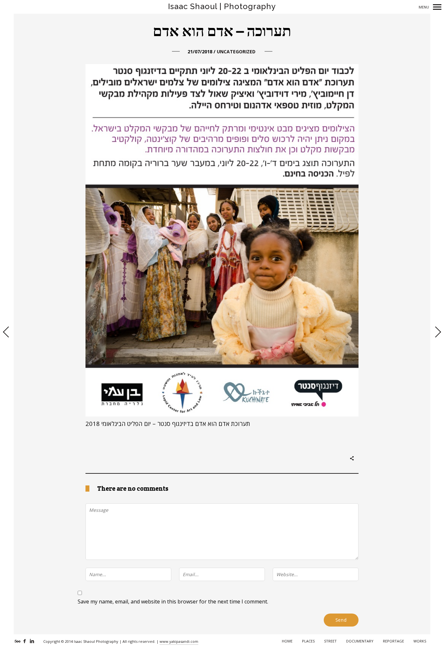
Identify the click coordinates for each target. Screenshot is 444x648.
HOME (287, 641)
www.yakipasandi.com (179, 641)
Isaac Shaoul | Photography (222, 6)
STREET (330, 641)
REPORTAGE (393, 641)
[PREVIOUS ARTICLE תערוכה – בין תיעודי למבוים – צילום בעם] (7, 332)
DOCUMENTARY (359, 641)
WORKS (419, 641)
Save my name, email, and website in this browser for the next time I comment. (173, 601)
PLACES (308, 641)
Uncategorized (236, 51)
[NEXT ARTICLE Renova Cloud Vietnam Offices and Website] (437, 332)
